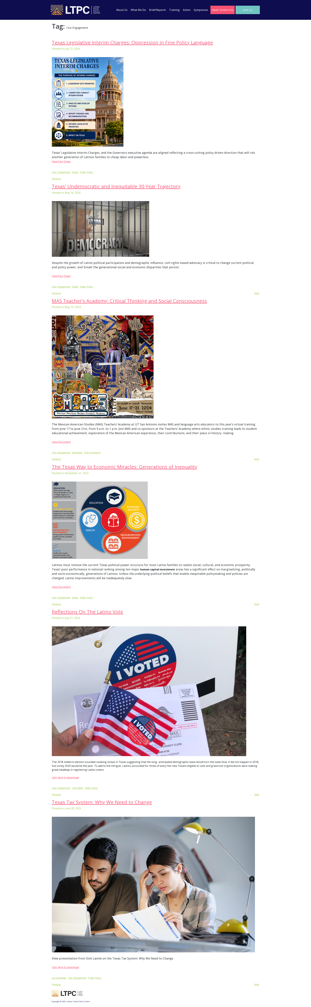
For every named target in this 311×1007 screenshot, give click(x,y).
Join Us (247, 10)
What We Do (138, 10)
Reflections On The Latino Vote (87, 611)
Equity (75, 172)
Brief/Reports (157, 10)
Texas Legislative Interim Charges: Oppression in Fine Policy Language (132, 42)
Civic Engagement (61, 172)
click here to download (65, 777)
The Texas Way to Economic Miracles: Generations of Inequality (124, 466)
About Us (121, 10)
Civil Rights (77, 788)
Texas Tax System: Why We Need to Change (102, 802)
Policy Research (92, 452)
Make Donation (222, 10)
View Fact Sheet (61, 161)
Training (174, 10)
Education (77, 452)
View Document (61, 442)
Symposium (201, 10)
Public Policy (86, 172)
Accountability (59, 977)
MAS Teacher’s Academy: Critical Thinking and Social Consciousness (129, 300)
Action (186, 10)
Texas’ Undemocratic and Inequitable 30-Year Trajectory (116, 186)
